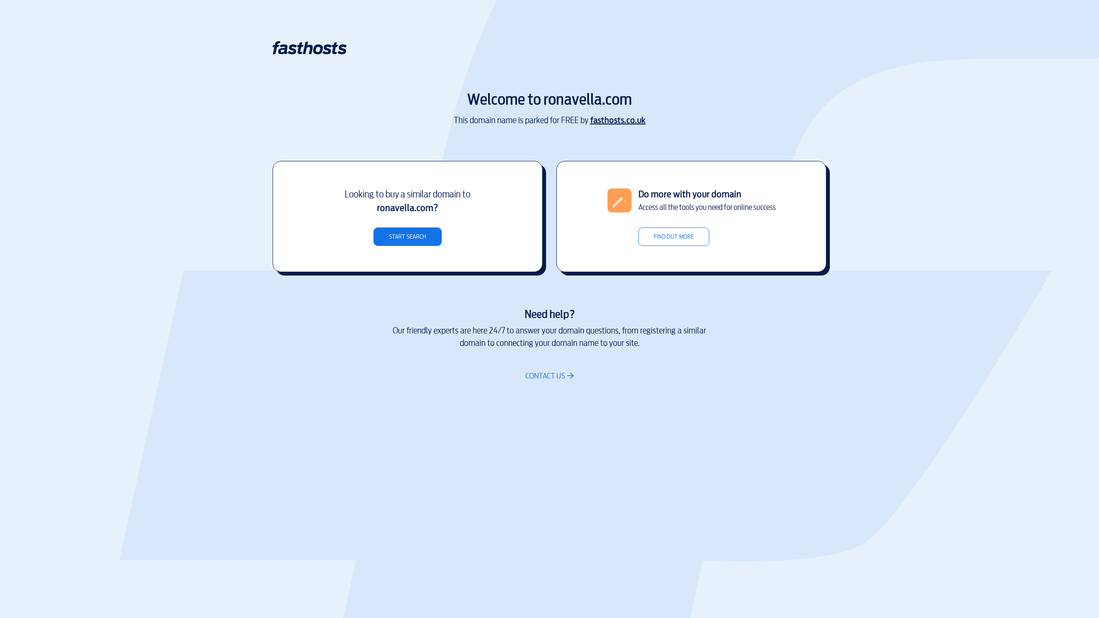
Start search (407, 236)
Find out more (674, 236)
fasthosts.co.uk (618, 120)
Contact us (545, 376)
